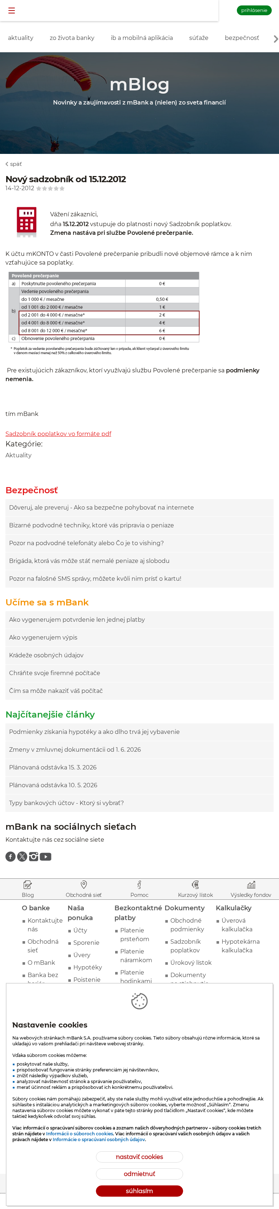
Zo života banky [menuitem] (72, 37)
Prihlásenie (254, 10)
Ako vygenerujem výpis (43, 637)
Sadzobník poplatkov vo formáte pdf (58, 433)
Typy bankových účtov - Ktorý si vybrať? (66, 803)
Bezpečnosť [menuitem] (242, 37)
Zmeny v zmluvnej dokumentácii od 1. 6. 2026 (75, 749)
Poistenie (87, 979)
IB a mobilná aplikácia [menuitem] (142, 37)
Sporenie (86, 942)
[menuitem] (10, 856)
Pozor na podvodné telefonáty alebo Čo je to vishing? (86, 543)
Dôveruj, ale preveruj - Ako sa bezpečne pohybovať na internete (101, 507)
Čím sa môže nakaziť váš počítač (56, 690)
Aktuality (18, 455)
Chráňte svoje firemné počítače (54, 673)
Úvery (81, 955)
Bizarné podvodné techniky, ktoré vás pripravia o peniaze (91, 525)
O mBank (41, 962)
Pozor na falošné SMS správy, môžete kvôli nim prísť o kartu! (95, 578)
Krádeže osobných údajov (46, 655)
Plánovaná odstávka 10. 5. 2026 (53, 785)
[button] (12, 11)
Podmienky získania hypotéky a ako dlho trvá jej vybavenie (94, 731)
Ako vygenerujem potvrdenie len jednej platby (77, 619)
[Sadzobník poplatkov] (27, 239)
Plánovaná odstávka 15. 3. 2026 (53, 767)
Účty (80, 930)
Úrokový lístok (191, 962)
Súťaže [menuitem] (199, 37)
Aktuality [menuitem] (20, 37)
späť (16, 164)
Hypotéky (87, 967)
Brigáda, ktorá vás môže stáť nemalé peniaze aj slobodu (89, 560)
